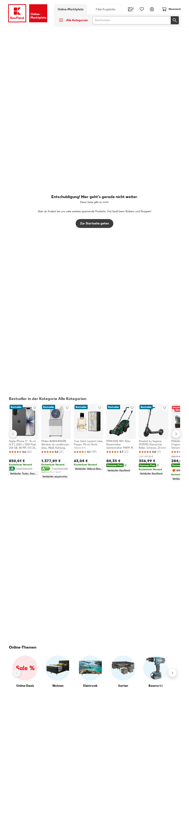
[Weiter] (172, 673)
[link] (105, 9)
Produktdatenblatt (24, 468)
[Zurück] (17, 673)
